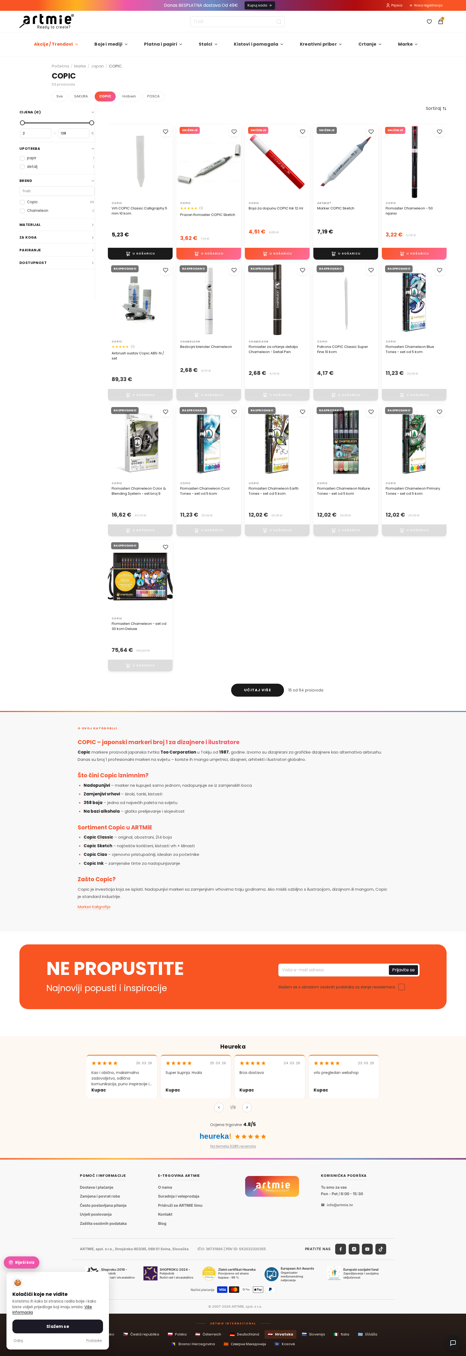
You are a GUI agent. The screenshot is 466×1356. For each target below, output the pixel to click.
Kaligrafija (101, 907)
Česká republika (141, 1334)
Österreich (208, 1334)
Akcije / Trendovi (53, 44)
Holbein (129, 96)
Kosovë (285, 1344)
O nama (165, 1187)
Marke (405, 44)
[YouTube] (367, 1249)
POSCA (153, 96)
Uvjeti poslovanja (96, 1214)
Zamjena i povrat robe (100, 1196)
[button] (436, 108)
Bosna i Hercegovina (193, 1344)
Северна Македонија (245, 1344)
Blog (162, 1223)
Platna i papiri (160, 44)
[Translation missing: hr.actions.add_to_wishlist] (165, 132)
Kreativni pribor (318, 44)
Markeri (84, 907)
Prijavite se (403, 970)
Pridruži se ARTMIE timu (180, 1205)
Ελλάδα (367, 1334)
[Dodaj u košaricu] (140, 253)
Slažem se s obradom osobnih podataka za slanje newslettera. (337, 986)
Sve (59, 96)
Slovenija (313, 1334)
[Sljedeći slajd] (304, 162)
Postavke (94, 1340)
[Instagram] (354, 1249)
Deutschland (244, 1334)
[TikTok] (380, 1249)
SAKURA (81, 96)
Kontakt (165, 1214)
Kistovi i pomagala (256, 44)
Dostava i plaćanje (96, 1187)
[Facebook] (340, 1249)
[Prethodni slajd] (251, 162)
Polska (177, 1334)
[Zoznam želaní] (429, 21)
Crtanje (367, 44)
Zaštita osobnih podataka (103, 1223)
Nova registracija (428, 5)
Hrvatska (280, 1334)
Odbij (18, 1340)
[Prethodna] (219, 1107)
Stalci (206, 44)
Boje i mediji (108, 44)
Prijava (396, 5)
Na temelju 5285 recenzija (233, 1146)
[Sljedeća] (247, 1107)
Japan (97, 66)
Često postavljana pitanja (103, 1205)
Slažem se (57, 1326)
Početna (60, 66)
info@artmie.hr (340, 1205)
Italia (341, 1334)
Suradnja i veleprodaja (178, 1196)
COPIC (105, 96)
